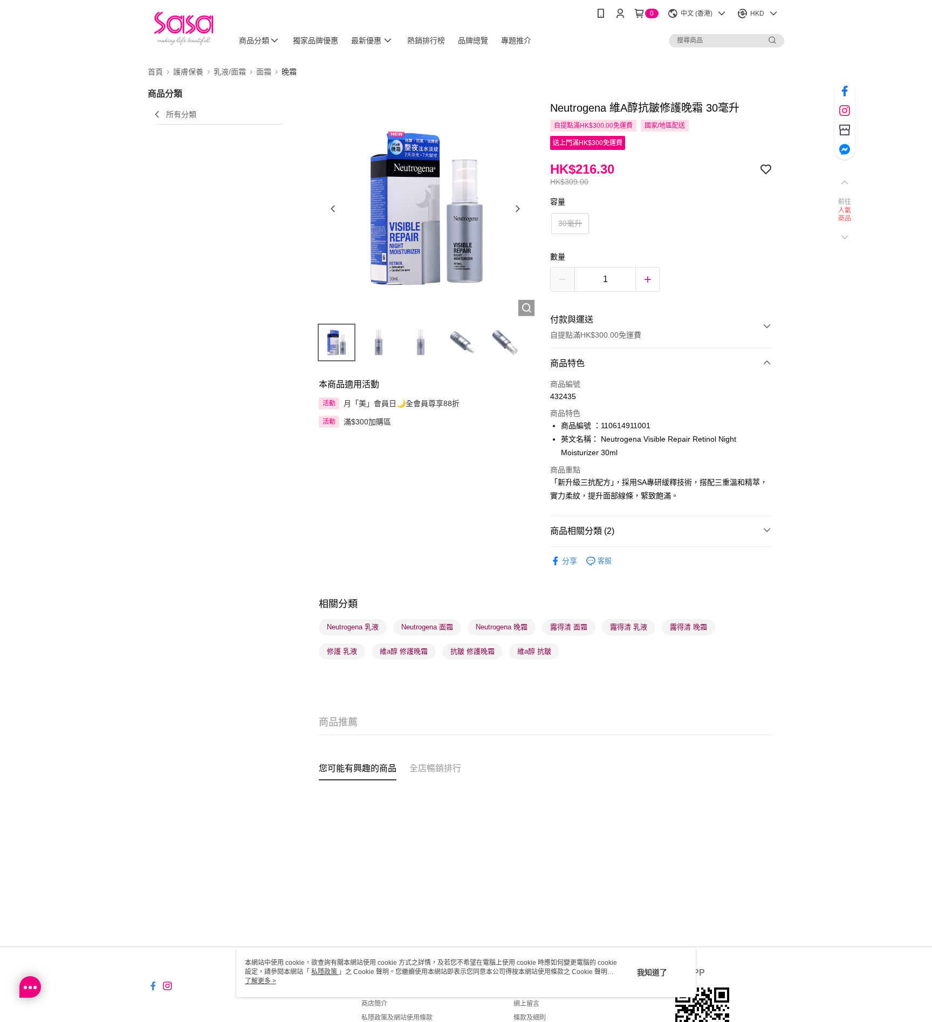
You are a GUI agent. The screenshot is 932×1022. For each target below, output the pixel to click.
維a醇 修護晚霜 (404, 651)
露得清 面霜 (568, 627)
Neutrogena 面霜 (427, 627)
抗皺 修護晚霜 (472, 651)
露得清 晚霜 (688, 627)
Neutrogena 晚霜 (501, 627)
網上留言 (526, 1003)
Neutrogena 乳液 (353, 627)
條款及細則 (529, 1017)
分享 (569, 561)
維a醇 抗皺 (534, 651)
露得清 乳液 (628, 627)
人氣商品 (845, 215)
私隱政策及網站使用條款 (397, 1017)
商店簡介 (374, 1003)
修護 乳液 (342, 651)
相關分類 (338, 604)
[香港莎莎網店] (184, 28)
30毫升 (570, 223)
